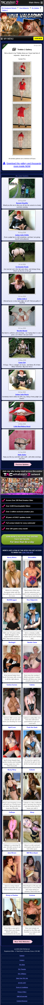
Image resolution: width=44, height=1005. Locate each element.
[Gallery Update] (14, 50)
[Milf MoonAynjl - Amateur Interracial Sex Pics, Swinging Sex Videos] (32, 869)
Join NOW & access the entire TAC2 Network (22, 539)
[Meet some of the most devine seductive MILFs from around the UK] (32, 574)
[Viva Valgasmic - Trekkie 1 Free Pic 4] (22, 142)
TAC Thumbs (22, 969)
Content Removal (22, 1001)
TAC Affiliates (22, 974)
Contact (22, 960)
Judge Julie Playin (22, 394)
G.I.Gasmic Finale (22, 267)
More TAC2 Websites (22, 942)
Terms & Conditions (22, 987)
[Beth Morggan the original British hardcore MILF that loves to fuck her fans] (12, 616)
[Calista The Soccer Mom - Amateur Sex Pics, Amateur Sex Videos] (32, 701)
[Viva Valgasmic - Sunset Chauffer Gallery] (22, 188)
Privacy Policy (22, 992)
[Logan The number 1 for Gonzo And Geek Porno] (32, 743)
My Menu (8, 38)
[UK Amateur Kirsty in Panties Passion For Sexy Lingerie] (12, 911)
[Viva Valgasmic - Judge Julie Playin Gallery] (22, 380)
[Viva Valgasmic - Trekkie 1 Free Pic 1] (22, 68)
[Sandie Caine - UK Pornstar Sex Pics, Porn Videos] (32, 658)
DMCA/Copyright (22, 996)
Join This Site (27, 552)
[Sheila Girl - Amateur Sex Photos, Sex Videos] (12, 658)
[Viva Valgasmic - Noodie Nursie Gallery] (22, 316)
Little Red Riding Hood (22, 426)
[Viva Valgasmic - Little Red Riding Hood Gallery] (22, 411)
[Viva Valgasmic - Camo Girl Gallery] (22, 348)
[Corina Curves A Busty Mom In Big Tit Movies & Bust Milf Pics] (12, 701)
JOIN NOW (38, 38)
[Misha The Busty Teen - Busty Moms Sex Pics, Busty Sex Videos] (12, 574)
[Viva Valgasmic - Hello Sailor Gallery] (22, 440)
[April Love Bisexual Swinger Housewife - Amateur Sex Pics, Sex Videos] (12, 743)
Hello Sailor (22, 455)
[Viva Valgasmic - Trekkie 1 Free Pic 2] (22, 89)
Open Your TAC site (22, 978)
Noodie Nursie (22, 331)
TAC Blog (22, 964)
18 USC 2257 (22, 983)
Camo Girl (22, 362)
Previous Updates (22, 464)
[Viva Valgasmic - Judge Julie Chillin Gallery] (22, 220)
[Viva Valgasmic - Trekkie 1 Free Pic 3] (22, 116)
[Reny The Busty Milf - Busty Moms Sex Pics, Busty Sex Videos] (12, 786)
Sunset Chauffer (22, 203)
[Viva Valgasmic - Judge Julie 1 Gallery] (22, 284)
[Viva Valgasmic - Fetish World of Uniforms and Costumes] (32, 616)
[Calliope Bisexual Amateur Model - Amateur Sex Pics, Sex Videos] (12, 828)
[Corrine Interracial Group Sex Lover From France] (32, 911)
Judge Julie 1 (22, 299)
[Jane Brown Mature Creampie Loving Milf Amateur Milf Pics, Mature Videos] (12, 869)
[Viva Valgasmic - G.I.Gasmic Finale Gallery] (22, 252)
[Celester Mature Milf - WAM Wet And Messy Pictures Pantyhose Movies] (32, 786)
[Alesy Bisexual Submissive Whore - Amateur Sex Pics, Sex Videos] (32, 828)
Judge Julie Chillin (22, 235)
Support (22, 955)
